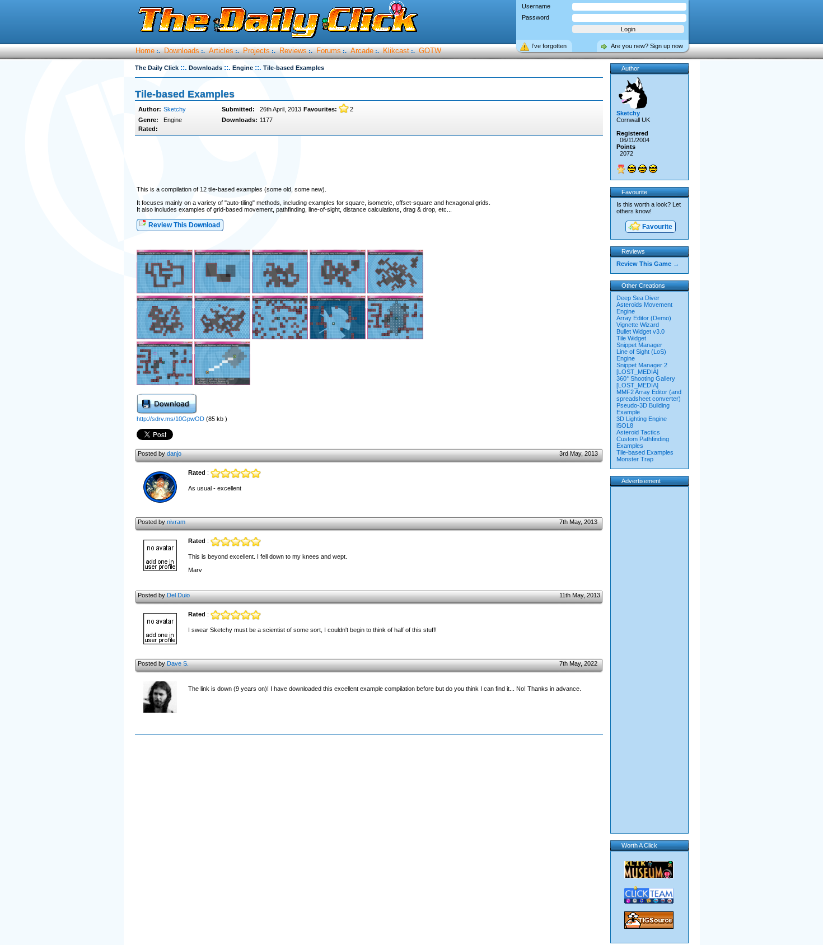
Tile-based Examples (645, 452)
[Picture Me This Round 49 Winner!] (652, 169)
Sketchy (174, 109)
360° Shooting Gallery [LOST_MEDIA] (645, 382)
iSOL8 (624, 425)
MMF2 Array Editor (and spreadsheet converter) (648, 395)
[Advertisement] (369, 161)
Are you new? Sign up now (647, 46)
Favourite (656, 227)
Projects (256, 50)
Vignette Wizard (637, 324)
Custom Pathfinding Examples (642, 442)
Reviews (293, 50)
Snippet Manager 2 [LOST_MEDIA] (641, 368)
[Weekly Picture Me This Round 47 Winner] (642, 169)
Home (145, 50)
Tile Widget (631, 338)
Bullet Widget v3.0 (640, 331)
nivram (176, 521)
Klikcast (396, 50)
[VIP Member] (620, 169)
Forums (328, 50)
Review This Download (183, 225)
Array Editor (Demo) (643, 318)
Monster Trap (634, 459)
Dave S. (178, 663)
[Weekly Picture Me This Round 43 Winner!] (631, 169)
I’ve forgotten (549, 46)
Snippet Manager (639, 344)
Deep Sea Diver (638, 297)
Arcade (361, 50)
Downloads (181, 50)
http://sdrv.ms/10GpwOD (171, 418)
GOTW (430, 50)
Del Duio (178, 595)
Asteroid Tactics (638, 432)
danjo (174, 453)
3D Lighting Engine (641, 418)
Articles (221, 50)
